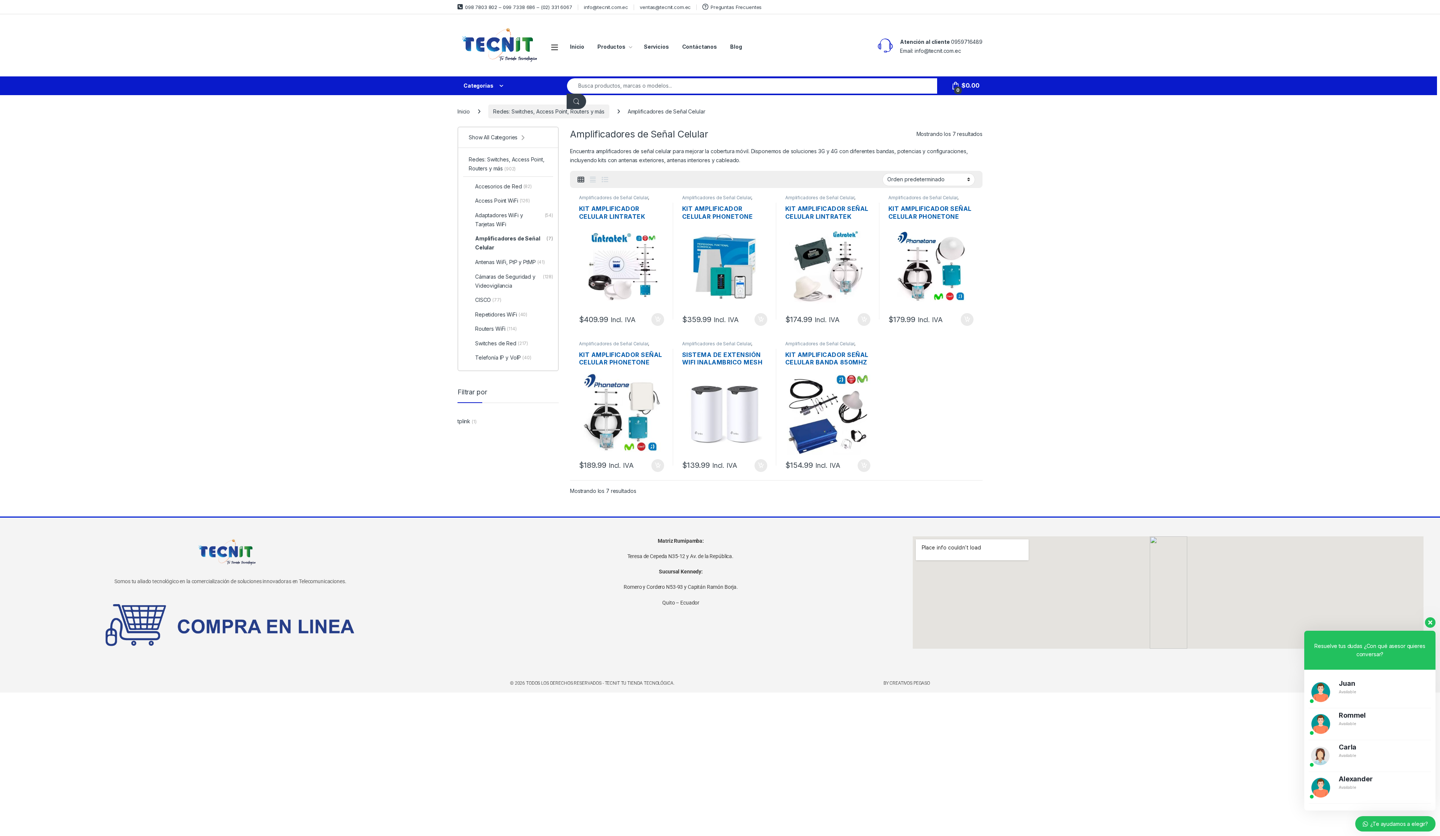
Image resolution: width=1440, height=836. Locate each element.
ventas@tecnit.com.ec (665, 7)
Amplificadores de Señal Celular (613, 197)
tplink (464, 421)
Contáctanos (699, 46)
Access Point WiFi (502, 200)
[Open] (554, 47)
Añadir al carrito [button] (656, 319)
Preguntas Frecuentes (736, 7)
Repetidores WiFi (501, 314)
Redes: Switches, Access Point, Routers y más (548, 111)
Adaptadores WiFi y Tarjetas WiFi (514, 219)
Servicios (656, 46)
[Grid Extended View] (593, 179)
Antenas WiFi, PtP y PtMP (510, 262)
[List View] (605, 179)
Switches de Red (501, 343)
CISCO (488, 300)
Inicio (577, 46)
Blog (736, 46)
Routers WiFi (496, 328)
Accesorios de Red (503, 186)
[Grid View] (581, 179)
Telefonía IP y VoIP (503, 357)
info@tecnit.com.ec (606, 7)
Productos (611, 46)
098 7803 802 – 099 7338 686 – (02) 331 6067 (518, 7)
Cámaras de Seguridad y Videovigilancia (514, 281)
